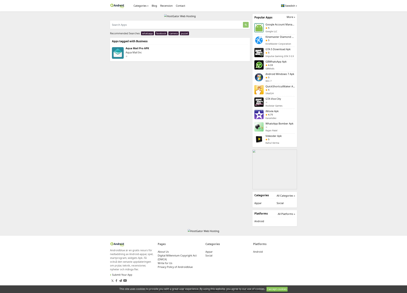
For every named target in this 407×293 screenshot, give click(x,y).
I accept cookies (277, 289)
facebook (161, 33)
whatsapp (147, 33)
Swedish (289, 5)
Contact (180, 5)
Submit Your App (122, 274)
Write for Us (165, 263)
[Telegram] (120, 280)
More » (291, 17)
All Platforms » (286, 214)
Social (280, 203)
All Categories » (286, 195)
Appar (258, 203)
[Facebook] (116, 280)
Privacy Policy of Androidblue (175, 267)
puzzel (184, 33)
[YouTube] (124, 279)
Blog (154, 5)
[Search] (246, 25)
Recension (166, 5)
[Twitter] (112, 281)
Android (259, 221)
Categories (140, 5)
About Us (163, 251)
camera (173, 33)
